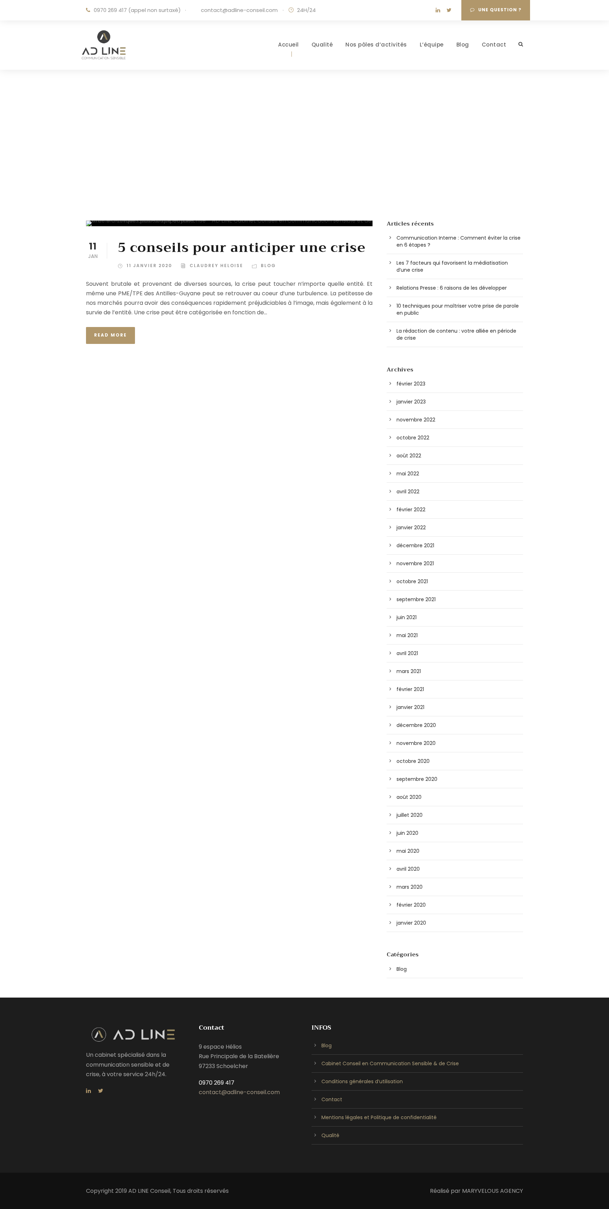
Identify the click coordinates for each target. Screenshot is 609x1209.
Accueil (288, 44)
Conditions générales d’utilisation (362, 1081)
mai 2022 (407, 473)
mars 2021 (408, 671)
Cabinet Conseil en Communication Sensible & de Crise (390, 1063)
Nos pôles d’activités (376, 44)
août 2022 (408, 455)
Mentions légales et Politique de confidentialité (379, 1117)
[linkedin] (438, 10)
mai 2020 (407, 851)
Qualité (322, 44)
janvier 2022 (411, 527)
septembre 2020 (416, 779)
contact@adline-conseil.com (238, 10)
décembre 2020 (416, 725)
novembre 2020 (416, 743)
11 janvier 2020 (149, 266)
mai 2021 (407, 635)
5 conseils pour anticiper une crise (241, 247)
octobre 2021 (412, 581)
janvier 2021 (410, 707)
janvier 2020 (411, 922)
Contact (494, 44)
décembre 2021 (415, 545)
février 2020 (411, 904)
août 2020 (409, 797)
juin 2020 (407, 833)
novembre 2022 (415, 419)
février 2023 (410, 383)
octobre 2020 (413, 761)
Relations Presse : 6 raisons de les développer (451, 287)
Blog (462, 44)
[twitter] (449, 10)
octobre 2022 (412, 437)
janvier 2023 (411, 401)
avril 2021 (407, 653)
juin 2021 (406, 617)
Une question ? (500, 10)
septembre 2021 (416, 599)
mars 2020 (409, 886)
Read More (110, 335)
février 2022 (410, 509)
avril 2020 (408, 868)
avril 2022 (407, 491)
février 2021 (410, 689)
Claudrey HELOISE (216, 266)
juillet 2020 (409, 815)
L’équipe (432, 44)
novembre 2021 (415, 563)
